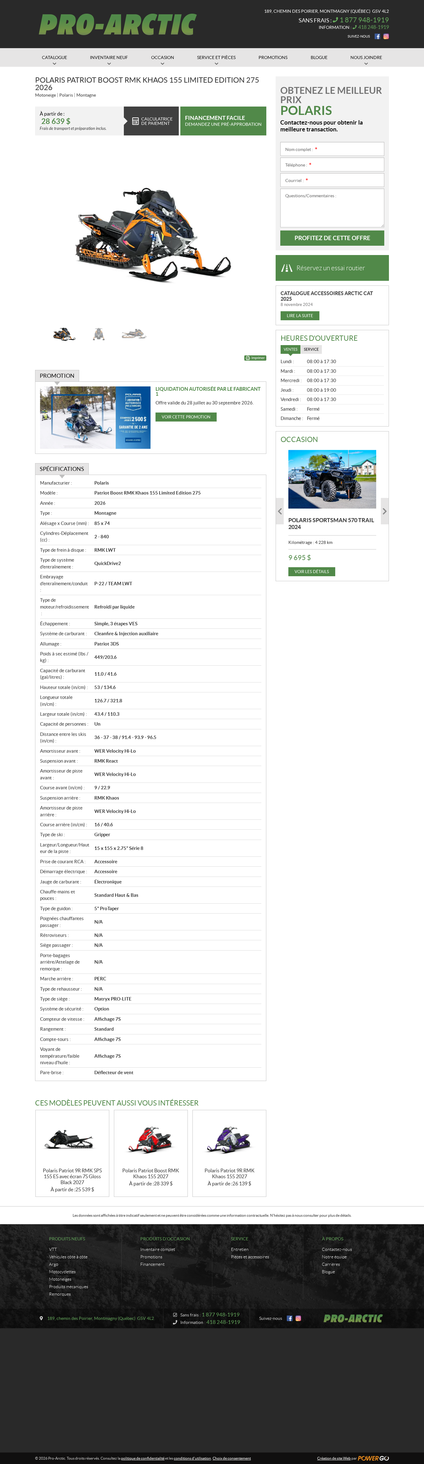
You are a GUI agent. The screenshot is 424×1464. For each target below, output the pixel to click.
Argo (53, 1264)
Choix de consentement (232, 1458)
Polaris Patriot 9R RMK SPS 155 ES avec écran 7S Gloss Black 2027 (72, 1176)
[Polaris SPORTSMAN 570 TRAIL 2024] (332, 479)
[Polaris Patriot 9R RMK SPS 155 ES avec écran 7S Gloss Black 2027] (72, 1139)
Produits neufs (67, 1238)
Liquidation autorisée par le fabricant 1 (208, 391)
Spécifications (62, 469)
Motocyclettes (62, 1271)
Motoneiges (60, 1279)
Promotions (151, 1256)
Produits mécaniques (68, 1286)
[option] (150, 231)
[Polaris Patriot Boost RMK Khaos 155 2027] (151, 1139)
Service (239, 1238)
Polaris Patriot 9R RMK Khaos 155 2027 (230, 1173)
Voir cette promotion (186, 417)
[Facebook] (377, 36)
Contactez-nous (337, 1249)
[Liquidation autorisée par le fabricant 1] (95, 417)
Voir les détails (312, 571)
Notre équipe (334, 1256)
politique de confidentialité (143, 1458)
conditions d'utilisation (192, 1458)
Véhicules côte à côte (68, 1256)
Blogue (328, 1271)
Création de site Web (334, 1458)
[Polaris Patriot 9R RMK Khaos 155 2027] (229, 1139)
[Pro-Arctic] (118, 24)
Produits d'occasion (165, 1238)
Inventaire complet (157, 1249)
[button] (47, 231)
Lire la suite (300, 315)
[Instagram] (386, 36)
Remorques (60, 1294)
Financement (152, 1264)
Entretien (240, 1249)
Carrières (331, 1264)
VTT (53, 1249)
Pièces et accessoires (250, 1256)
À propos (332, 1238)
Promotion (57, 375)
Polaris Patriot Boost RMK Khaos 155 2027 (150, 1173)
